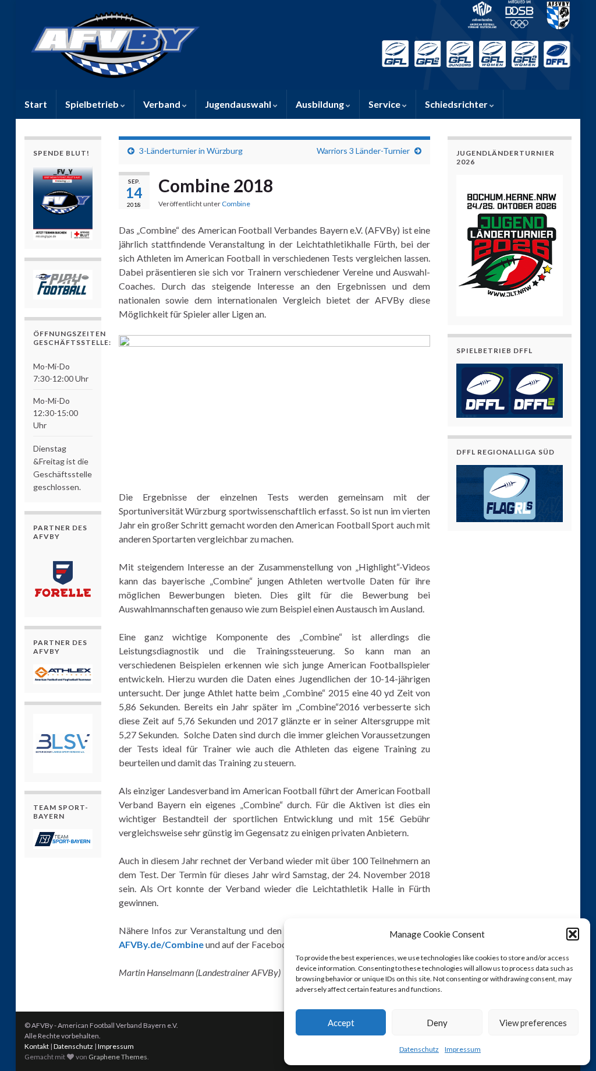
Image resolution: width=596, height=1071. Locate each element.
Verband (162, 104)
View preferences (533, 1022)
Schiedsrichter (457, 104)
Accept (341, 1022)
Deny (437, 1022)
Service (385, 104)
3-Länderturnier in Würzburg (191, 151)
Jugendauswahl (239, 104)
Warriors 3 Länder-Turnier (363, 151)
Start (35, 104)
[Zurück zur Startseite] (298, 45)
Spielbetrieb (92, 104)
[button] (573, 934)
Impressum (463, 1049)
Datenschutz (419, 1049)
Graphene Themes (117, 1056)
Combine (236, 203)
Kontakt (36, 1046)
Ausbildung (321, 104)
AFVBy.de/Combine (161, 944)
